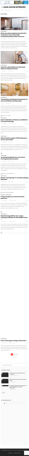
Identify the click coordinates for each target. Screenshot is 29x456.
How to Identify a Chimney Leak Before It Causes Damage (14, 120)
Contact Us (10, 453)
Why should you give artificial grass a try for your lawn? (14, 139)
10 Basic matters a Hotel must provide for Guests (18, 380)
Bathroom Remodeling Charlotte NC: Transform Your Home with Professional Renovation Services (14, 34)
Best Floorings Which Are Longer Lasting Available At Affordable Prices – (14, 217)
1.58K (27, 141)
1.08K (27, 123)
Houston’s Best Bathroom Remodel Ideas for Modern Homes (13, 68)
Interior (3, 194)
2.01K (27, 221)
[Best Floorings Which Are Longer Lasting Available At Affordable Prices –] (1, 212)
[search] (26, 7)
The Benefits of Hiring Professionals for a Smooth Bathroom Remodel (14, 100)
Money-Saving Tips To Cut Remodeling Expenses (14, 178)
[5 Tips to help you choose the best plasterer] (7, 192)
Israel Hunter (4, 141)
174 (27, 38)
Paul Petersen (4, 38)
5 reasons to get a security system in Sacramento (17, 373)
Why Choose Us (17, 453)
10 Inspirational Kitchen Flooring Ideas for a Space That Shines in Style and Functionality (18, 387)
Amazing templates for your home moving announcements (13, 158)
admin (3, 103)
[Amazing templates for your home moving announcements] (1, 153)
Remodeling (4, 31)
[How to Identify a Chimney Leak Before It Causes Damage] (6, 115)
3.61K (27, 200)
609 (27, 103)
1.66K (27, 161)
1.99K (27, 342)
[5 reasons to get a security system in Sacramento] (4, 374)
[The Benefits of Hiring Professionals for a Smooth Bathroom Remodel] (14, 89)
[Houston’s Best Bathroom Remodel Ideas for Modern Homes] (14, 57)
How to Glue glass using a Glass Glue (13, 341)
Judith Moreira (4, 123)
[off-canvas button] (2, 7)
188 (27, 70)
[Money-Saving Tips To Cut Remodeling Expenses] (7, 173)
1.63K (27, 181)
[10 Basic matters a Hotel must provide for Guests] (4, 381)
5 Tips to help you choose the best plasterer (12, 197)
